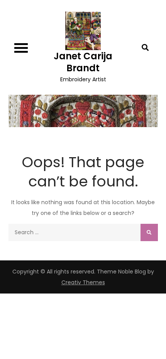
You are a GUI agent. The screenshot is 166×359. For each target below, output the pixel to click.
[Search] (149, 232)
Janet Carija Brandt (83, 62)
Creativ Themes (83, 282)
